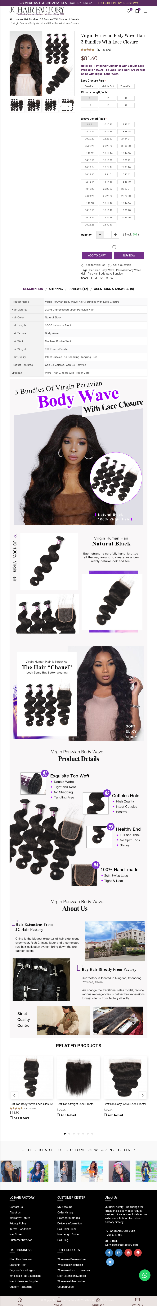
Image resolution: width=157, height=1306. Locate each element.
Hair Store (16, 1234)
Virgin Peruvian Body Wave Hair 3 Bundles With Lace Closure (46, 23)
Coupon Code (65, 1286)
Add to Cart (97, 255)
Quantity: (86, 234)
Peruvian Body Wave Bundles (105, 273)
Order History (65, 1212)
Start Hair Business (21, 1259)
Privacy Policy (18, 1223)
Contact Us (16, 1206)
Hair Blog (62, 1240)
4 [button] (78, 1134)
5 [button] (83, 1134)
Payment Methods (68, 1217)
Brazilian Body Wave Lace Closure (31, 1104)
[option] (17, 105)
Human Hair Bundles (27, 19)
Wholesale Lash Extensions (73, 1270)
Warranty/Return (20, 1217)
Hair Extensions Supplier (24, 1281)
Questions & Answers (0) (114, 289)
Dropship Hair (18, 1264)
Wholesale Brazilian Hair (71, 1259)
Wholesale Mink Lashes (71, 1281)
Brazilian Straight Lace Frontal (75, 1104)
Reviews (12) (78, 289)
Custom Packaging (21, 1286)
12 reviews (104, 49)
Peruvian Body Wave (101, 270)
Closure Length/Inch (94, 92)
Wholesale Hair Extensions (25, 1275)
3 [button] (74, 1134)
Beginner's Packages (22, 1270)
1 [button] (65, 1134)
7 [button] (92, 1134)
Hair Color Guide (67, 1229)
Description (33, 289)
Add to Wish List (95, 264)
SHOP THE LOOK (14, 1176)
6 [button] (88, 1134)
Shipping (56, 289)
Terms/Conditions (20, 1229)
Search (75, 19)
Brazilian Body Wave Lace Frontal (125, 1104)
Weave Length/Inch (93, 118)
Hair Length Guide (68, 1234)
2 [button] (69, 1134)
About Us (15, 1212)
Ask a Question (122, 264)
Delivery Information (69, 1223)
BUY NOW (129, 255)
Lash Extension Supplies (72, 1275)
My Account (64, 1206)
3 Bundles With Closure (54, 19)
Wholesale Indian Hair (70, 1264)
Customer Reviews (21, 1240)
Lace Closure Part (92, 80)
